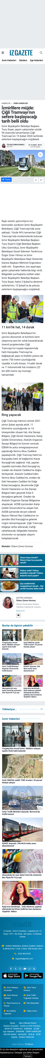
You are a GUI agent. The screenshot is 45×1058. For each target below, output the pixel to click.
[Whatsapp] (29, 968)
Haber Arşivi (32, 1011)
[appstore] (12, 976)
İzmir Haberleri (9, 60)
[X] (16, 968)
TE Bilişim (29, 1044)
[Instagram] (20, 968)
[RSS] (34, 968)
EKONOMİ (20, 1031)
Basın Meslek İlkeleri (27, 1023)
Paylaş (7, 179)
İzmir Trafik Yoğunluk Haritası (31, 996)
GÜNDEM (28, 1029)
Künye (12, 1023)
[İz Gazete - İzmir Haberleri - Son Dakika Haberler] (21, 52)
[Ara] (41, 52)
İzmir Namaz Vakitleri (11, 996)
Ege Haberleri (36, 60)
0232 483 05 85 (24, 954)
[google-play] (33, 976)
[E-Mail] (18, 615)
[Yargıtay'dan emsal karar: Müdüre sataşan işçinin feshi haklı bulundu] (12, 635)
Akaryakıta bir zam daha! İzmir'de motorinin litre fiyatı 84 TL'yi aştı (11, 690)
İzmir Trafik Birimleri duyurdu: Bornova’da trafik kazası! (10, 668)
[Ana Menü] (3, 52)
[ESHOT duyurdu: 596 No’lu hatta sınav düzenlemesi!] (33, 659)
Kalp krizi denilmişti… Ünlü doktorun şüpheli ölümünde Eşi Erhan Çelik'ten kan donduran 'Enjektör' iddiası (33, 692)
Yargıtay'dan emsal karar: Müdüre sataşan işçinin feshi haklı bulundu (11, 646)
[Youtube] (25, 968)
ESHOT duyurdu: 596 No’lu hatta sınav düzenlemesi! (32, 668)
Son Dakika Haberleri (10, 1012)
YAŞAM (14, 1037)
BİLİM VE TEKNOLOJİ (13, 1029)
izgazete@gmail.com (24, 958)
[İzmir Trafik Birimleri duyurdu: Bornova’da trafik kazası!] (12, 659)
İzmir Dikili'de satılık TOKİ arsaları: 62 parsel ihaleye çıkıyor (33, 645)
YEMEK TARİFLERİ (26, 1037)
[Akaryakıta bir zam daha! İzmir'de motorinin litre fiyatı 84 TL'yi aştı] (12, 680)
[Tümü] (41, 709)
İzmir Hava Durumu (30, 988)
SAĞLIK (31, 1034)
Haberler (6, 103)
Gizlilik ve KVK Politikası (30, 1026)
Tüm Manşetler (32, 1003)
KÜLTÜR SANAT (10, 1034)
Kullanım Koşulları (11, 1026)
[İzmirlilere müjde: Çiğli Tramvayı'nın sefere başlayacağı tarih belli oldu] (22, 163)
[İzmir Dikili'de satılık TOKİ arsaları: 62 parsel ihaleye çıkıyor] (33, 635)
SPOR (38, 1034)
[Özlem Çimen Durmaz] (8, 602)
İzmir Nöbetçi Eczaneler (11, 988)
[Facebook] (11, 968)
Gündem (23, 60)
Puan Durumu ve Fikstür (12, 1004)
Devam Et (19, 611)
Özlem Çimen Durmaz (26, 600)
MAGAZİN (22, 1034)
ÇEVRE (36, 1029)
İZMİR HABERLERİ (21, 103)
